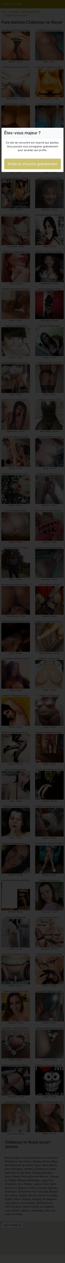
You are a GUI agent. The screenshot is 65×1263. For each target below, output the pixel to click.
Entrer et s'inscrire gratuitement (32, 164)
